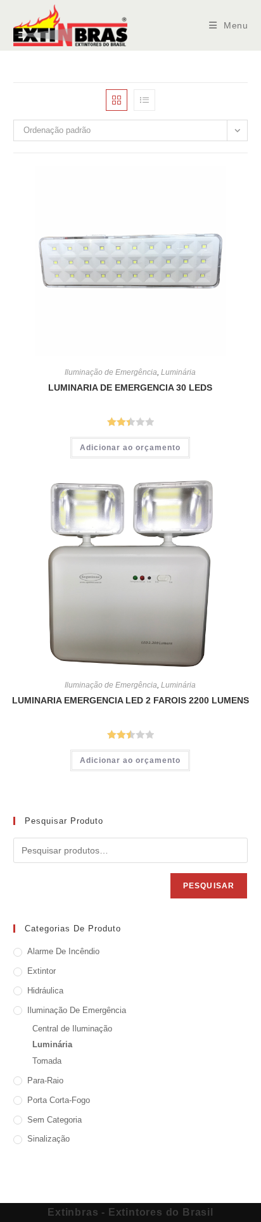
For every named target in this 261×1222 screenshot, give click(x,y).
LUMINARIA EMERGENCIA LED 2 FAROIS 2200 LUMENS (130, 700)
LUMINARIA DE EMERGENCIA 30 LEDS (130, 387)
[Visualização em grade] (116, 100)
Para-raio (45, 1080)
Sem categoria (54, 1119)
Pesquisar (209, 885)
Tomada (46, 1061)
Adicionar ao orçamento (130, 447)
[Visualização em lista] (144, 100)
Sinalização (48, 1138)
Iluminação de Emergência (111, 372)
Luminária (178, 372)
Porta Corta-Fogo (58, 1100)
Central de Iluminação (72, 1028)
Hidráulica (45, 990)
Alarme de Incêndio (63, 951)
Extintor (41, 971)
